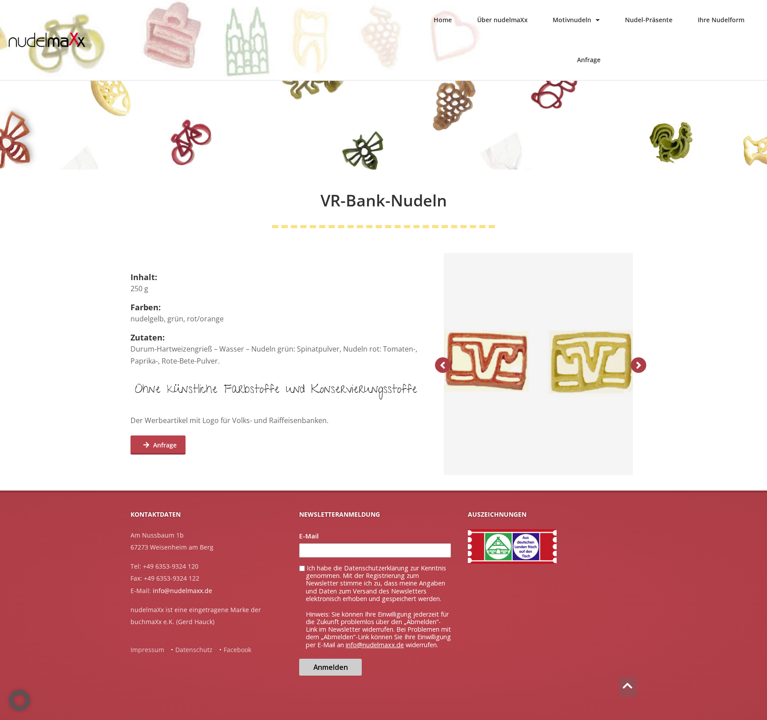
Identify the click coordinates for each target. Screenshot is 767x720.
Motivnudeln (572, 20)
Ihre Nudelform (721, 20)
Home (443, 20)
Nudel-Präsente (648, 20)
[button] (19, 700)
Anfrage (589, 59)
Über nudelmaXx (502, 20)
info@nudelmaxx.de (182, 590)
